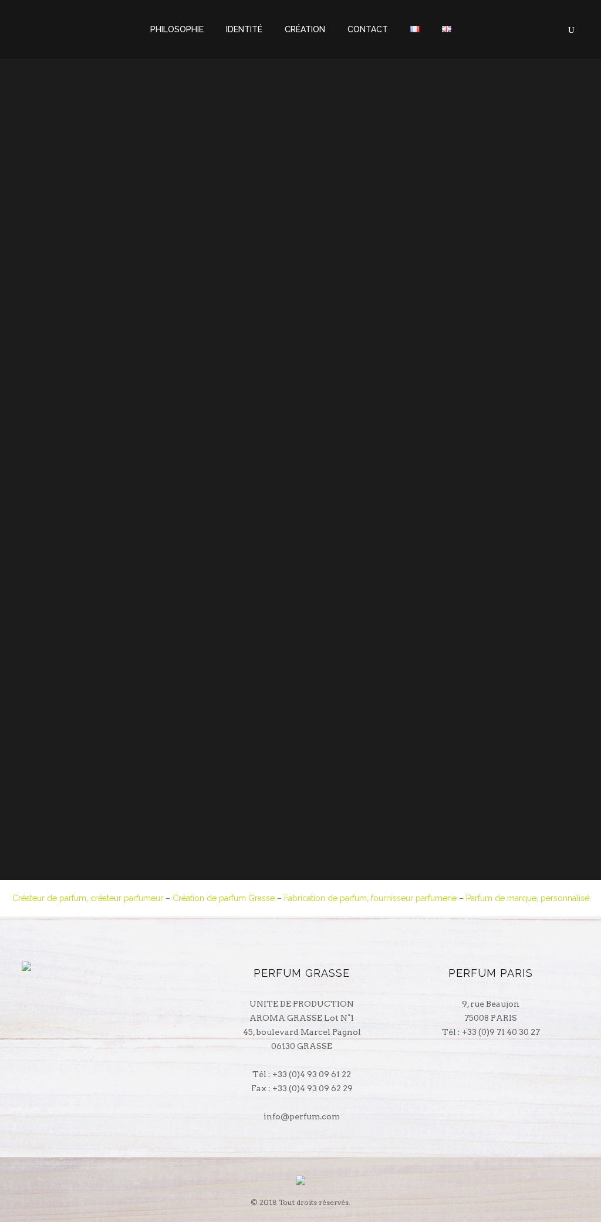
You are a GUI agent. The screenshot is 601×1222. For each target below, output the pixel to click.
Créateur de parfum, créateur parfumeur (87, 898)
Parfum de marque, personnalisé (527, 898)
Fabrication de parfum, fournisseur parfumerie (370, 898)
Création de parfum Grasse (224, 898)
